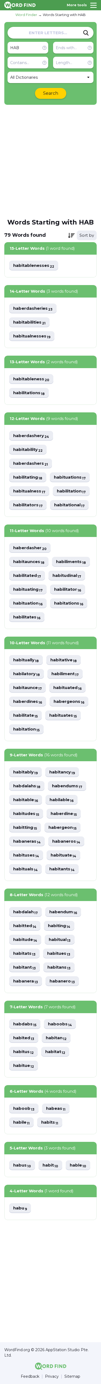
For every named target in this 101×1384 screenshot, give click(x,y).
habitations (68, 603)
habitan (56, 1038)
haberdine (64, 814)
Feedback (30, 1376)
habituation (28, 603)
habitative (63, 660)
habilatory (26, 674)
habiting (59, 926)
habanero (62, 981)
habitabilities (29, 322)
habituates (63, 715)
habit (50, 1165)
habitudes (26, 814)
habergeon (62, 827)
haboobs (60, 1024)
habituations (70, 477)
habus (22, 1165)
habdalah (25, 912)
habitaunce (27, 688)
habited (23, 1038)
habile (21, 1122)
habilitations (29, 393)
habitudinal (67, 576)
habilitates (26, 617)
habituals (25, 869)
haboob (23, 1108)
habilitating (27, 477)
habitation (26, 729)
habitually (26, 660)
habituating (28, 589)
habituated (67, 688)
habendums (67, 786)
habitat (55, 1052)
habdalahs (26, 786)
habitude (25, 940)
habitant (24, 967)
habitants (62, 869)
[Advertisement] (50, 161)
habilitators (28, 505)
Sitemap (72, 1376)
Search (50, 93)
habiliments (71, 562)
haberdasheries (33, 308)
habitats (24, 953)
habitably (25, 772)
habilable (62, 800)
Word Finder (26, 14)
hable (78, 1165)
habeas (55, 1108)
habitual (60, 940)
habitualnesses (31, 336)
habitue (23, 1066)
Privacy (52, 1376)
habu (20, 1208)
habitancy (62, 772)
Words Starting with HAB (64, 14)
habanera (25, 981)
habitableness (31, 379)
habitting (25, 827)
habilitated (27, 576)
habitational (69, 505)
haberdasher (30, 548)
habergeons (69, 701)
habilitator (67, 589)
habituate (63, 855)
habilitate (25, 715)
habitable (25, 800)
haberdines (27, 701)
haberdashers (30, 463)
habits (49, 1122)
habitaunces (28, 562)
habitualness (29, 491)
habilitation (71, 491)
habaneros (66, 841)
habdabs (24, 1024)
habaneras (27, 841)
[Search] (86, 33)
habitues (58, 953)
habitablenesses (33, 265)
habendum (63, 912)
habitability (28, 450)
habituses (26, 855)
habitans (59, 967)
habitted (24, 926)
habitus (23, 1052)
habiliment (65, 674)
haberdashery (31, 436)
